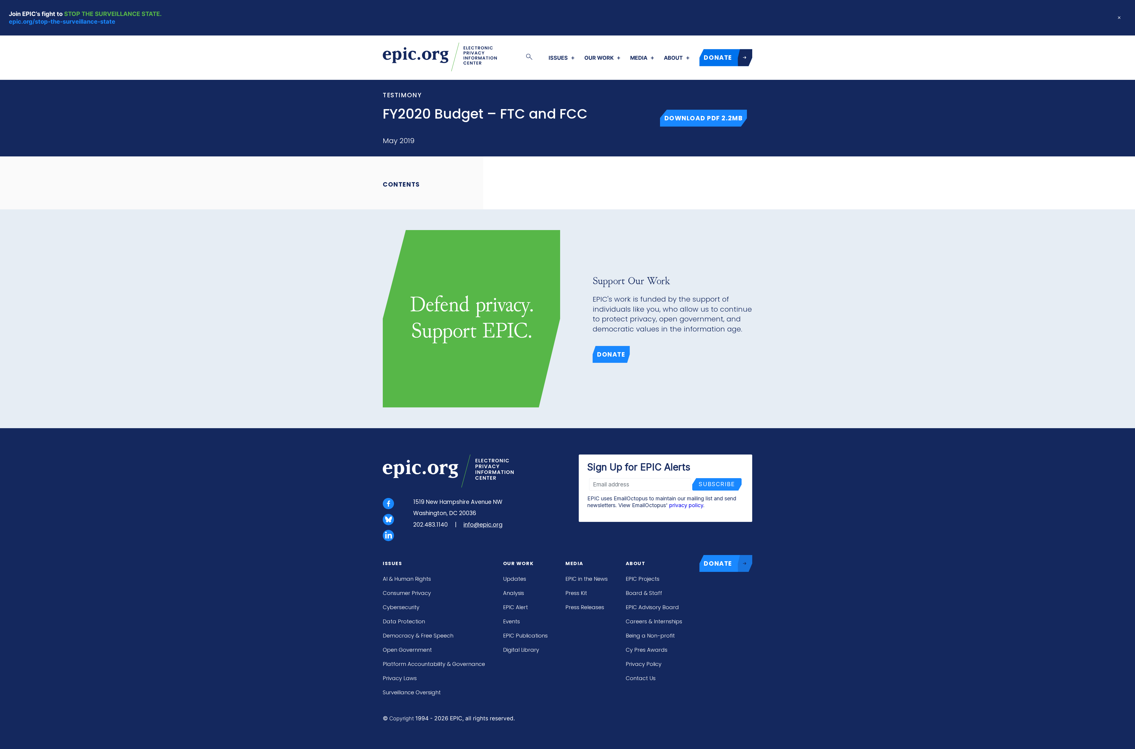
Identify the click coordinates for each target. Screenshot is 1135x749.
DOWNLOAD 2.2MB (705, 118)
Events (511, 621)
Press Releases (584, 607)
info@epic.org (482, 525)
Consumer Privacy (407, 593)
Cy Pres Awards (646, 649)
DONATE (718, 57)
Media (638, 58)
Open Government (407, 649)
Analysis (513, 593)
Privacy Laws (400, 678)
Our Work (599, 58)
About (673, 58)
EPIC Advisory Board (652, 607)
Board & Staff (644, 593)
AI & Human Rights (407, 579)
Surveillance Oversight (412, 692)
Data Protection (404, 621)
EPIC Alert (515, 607)
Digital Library (521, 649)
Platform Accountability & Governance (434, 664)
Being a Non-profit (650, 635)
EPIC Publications (525, 635)
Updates (514, 579)
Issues (558, 58)
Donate (611, 354)
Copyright (401, 718)
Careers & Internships (654, 621)
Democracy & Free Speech (418, 635)
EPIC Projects (642, 579)
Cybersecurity (401, 607)
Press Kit (576, 593)
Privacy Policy (643, 664)
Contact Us (641, 678)
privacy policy (686, 505)
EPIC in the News (586, 579)
